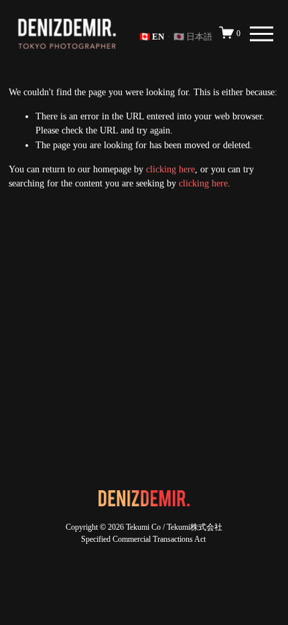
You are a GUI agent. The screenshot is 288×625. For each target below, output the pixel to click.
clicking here (170, 169)
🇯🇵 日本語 (192, 36)
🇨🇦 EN (151, 36)
